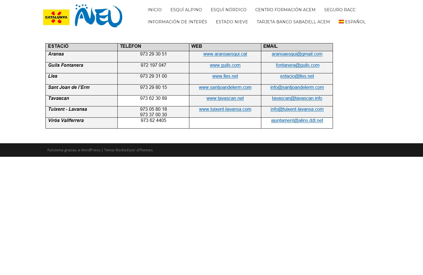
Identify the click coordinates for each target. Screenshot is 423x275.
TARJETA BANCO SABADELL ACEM (293, 21)
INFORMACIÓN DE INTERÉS (177, 21)
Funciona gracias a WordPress (73, 149)
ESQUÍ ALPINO (186, 9)
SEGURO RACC (340, 9)
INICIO (155, 9)
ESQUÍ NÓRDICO (229, 9)
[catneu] (82, 15)
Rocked (122, 149)
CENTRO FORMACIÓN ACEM (285, 9)
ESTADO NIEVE (232, 21)
